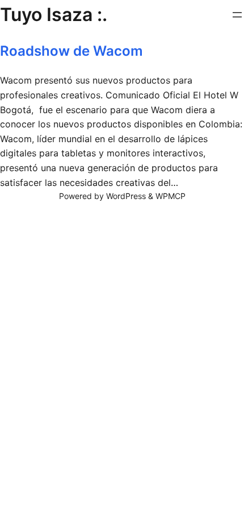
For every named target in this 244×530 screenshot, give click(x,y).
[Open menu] (237, 15)
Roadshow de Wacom (71, 51)
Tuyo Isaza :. (53, 14)
